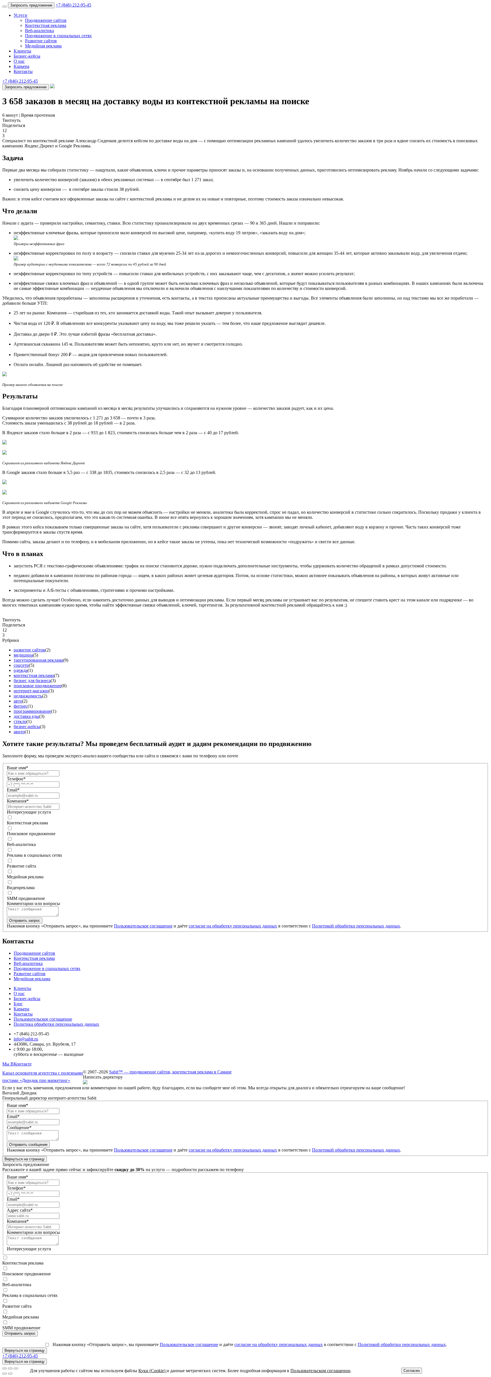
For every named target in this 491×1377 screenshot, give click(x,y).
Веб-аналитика (39, 30)
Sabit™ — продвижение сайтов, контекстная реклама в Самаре (170, 1071)
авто (18, 701)
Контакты (23, 71)
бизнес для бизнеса (32, 680)
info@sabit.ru (26, 1039)
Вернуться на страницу (25, 1159)
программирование (32, 711)
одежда (21, 670)
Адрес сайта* (20, 1210)
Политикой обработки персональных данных (356, 925)
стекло (20, 721)
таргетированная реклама (38, 660)
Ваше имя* (17, 767)
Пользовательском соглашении (320, 1370)
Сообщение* (19, 1127)
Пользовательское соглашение (143, 925)
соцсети (21, 665)
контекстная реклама (34, 675)
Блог (18, 1003)
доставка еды (26, 716)
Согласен (411, 1370)
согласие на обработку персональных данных (233, 925)
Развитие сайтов (41, 40)
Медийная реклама (43, 45)
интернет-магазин (31, 690)
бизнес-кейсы (27, 726)
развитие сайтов (29, 649)
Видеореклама (21, 887)
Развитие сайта (21, 866)
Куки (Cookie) (152, 1370)
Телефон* (16, 778)
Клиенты (22, 51)
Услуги (20, 15)
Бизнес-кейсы (27, 56)
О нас (19, 61)
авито (19, 731)
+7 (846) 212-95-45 (73, 5)
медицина (23, 655)
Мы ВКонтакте (17, 1064)
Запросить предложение (31, 5)
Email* (13, 789)
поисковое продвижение (37, 685)
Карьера (21, 66)
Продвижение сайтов (45, 20)
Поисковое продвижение (31, 833)
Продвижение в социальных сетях (58, 35)
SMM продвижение (26, 898)
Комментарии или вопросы (33, 903)
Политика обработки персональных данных (56, 1024)
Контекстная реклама (45, 25)
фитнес (21, 706)
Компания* (18, 801)
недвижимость (28, 695)
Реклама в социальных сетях (34, 855)
